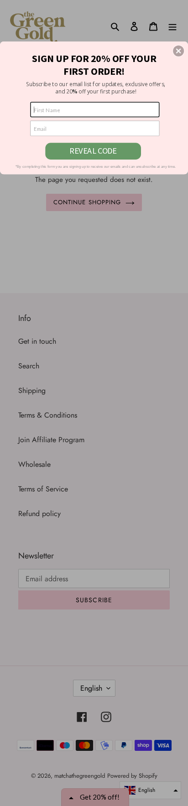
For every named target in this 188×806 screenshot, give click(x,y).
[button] (178, 50)
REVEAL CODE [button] (93, 150)
